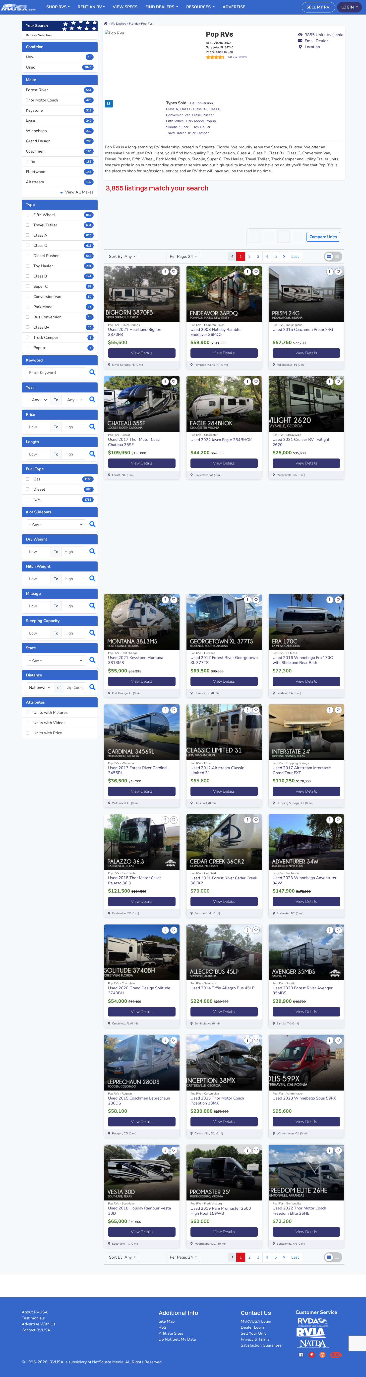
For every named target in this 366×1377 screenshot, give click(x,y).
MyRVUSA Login (256, 1321)
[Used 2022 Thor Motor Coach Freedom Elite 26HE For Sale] (306, 1172)
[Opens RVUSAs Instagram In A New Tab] (322, 1355)
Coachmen (58, 151)
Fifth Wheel (175, 121)
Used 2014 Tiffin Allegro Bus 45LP (222, 988)
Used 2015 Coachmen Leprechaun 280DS (139, 1101)
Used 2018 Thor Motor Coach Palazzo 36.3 (135, 880)
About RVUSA (35, 1312)
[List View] (337, 257)
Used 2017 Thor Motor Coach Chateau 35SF (135, 442)
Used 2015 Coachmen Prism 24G (303, 329)
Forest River (58, 90)
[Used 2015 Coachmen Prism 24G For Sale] (306, 294)
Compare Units (323, 237)
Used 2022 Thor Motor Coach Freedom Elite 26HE (299, 1210)
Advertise (234, 7)
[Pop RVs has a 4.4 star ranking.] (217, 57)
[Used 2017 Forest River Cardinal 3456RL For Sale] (142, 732)
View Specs (125, 7)
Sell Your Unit (253, 1333)
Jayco (58, 120)
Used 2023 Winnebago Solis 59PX (304, 1098)
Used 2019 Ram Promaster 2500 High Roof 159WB (220, 1211)
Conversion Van (178, 115)
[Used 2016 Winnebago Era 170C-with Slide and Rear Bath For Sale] (306, 622)
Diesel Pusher (203, 115)
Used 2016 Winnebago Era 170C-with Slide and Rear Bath (304, 660)
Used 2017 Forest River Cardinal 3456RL (138, 770)
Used (58, 67)
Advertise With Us (39, 1324)
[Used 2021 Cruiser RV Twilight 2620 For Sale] (306, 404)
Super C (185, 127)
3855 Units (324, 35)
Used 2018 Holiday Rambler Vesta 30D (139, 1210)
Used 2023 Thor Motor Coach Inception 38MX (217, 1101)
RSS (162, 1327)
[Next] (284, 256)
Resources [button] (199, 7)
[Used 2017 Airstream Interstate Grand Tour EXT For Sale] (306, 732)
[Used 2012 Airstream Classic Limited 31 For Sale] (224, 732)
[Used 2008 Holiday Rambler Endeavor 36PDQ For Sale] (224, 294)
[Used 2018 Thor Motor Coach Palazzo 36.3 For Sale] (142, 842)
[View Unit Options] (165, 271)
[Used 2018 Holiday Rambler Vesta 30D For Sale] (142, 1172)
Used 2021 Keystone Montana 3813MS (135, 660)
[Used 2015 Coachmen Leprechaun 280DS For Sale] (142, 1063)
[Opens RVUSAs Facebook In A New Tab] (301, 1355)
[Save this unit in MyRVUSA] (174, 271)
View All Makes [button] (79, 192)
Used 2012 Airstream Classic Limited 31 (217, 770)
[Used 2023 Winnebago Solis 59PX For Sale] (306, 1063)
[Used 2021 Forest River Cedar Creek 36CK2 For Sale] (224, 842)
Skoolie (172, 127)
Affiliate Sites (171, 1333)
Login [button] (348, 7)
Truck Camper (198, 133)
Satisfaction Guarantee (261, 1345)
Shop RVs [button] (56, 7)
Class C (214, 109)
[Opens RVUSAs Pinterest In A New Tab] (312, 1355)
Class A (172, 109)
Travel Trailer (176, 133)
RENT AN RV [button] (90, 7)
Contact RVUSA (36, 1330)
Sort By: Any (121, 256)
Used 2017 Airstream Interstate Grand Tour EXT (302, 770)
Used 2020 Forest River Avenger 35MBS (303, 990)
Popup (211, 121)
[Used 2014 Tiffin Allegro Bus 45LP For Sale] (224, 952)
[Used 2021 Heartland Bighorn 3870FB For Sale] (142, 294)
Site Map (167, 1321)
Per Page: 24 (182, 256)
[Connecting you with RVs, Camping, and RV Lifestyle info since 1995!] (18, 7)
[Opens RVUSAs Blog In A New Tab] (336, 1355)
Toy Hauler (201, 127)
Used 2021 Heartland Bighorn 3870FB (135, 332)
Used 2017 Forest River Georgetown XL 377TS (224, 660)
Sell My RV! (318, 7)
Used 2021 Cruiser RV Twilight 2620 (301, 442)
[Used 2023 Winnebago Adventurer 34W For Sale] (306, 842)
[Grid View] (329, 257)
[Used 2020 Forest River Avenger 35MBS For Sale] (306, 952)
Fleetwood (58, 172)
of (59, 687)
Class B (185, 109)
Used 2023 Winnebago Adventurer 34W (305, 880)
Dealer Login (252, 1327)
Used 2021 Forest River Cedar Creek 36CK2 (223, 880)
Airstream (58, 182)
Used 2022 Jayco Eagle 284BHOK (221, 440)
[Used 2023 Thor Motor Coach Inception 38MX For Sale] (224, 1063)
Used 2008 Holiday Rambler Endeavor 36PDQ (216, 332)
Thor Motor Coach (58, 100)
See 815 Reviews (237, 56)
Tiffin (58, 161)
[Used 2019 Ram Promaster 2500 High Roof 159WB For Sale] (224, 1172)
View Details (142, 353)
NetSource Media (107, 1362)
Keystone (58, 110)
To (56, 400)
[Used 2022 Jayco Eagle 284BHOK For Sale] (224, 404)
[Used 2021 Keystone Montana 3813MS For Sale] (142, 622)
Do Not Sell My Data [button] (177, 1339)
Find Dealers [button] (160, 7)
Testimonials (33, 1318)
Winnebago (58, 131)
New (58, 57)
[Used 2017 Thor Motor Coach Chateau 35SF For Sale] (142, 404)
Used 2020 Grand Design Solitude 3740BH (139, 990)
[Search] (90, 372)
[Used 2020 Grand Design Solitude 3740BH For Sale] (142, 952)
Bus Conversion (200, 103)
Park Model (195, 121)
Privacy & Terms (255, 1339)
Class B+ (200, 109)
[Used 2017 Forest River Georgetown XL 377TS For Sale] (224, 622)
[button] (320, 41)
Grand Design (58, 141)
